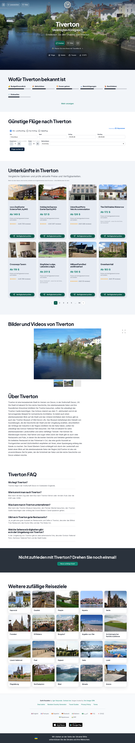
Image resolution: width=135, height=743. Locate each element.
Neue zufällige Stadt (67, 564)
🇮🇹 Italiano (75, 713)
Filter (71, 43)
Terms (95, 704)
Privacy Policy (86, 704)
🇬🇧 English (34, 713)
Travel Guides (74, 704)
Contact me (67, 700)
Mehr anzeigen (67, 104)
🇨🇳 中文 (92, 713)
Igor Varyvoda (57, 700)
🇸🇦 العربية (85, 713)
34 (79, 303)
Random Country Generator (57, 704)
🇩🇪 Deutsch (65, 713)
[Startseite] (67, 4)
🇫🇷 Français (45, 713)
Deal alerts (41, 704)
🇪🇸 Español (55, 713)
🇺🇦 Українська (64, 717)
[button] (124, 331)
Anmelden (128, 5)
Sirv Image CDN (89, 700)
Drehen (61, 43)
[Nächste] (83, 303)
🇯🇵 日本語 (101, 713)
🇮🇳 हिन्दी (74, 717)
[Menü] (4, 5)
